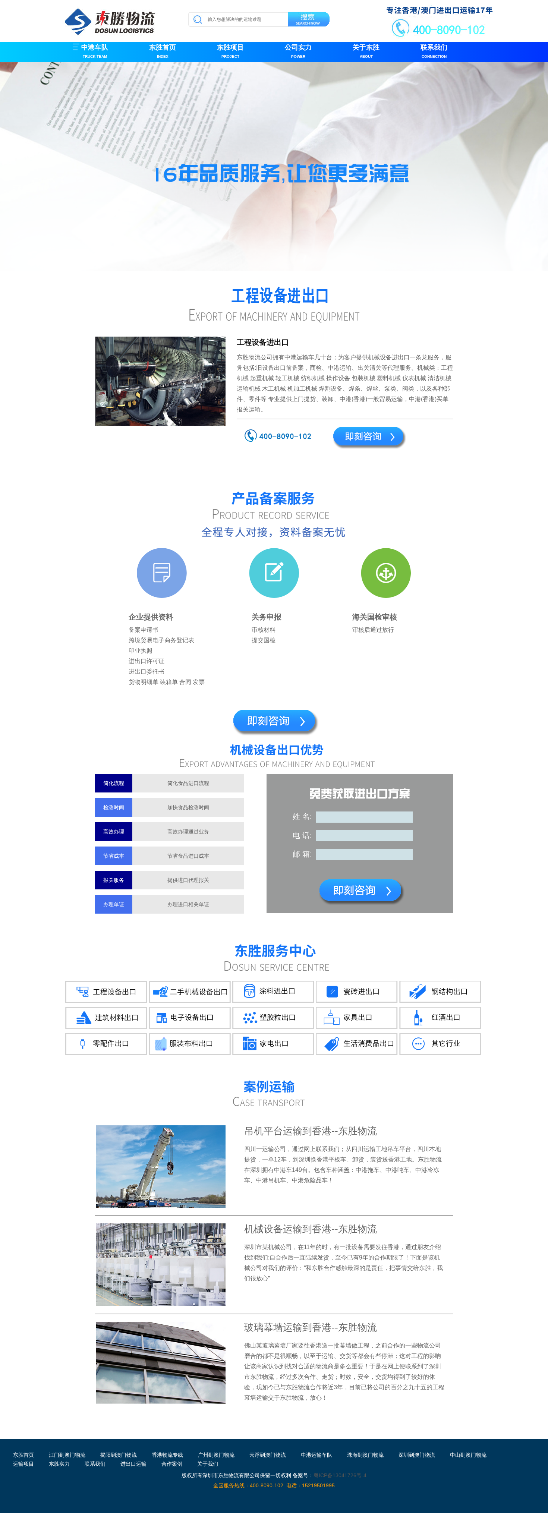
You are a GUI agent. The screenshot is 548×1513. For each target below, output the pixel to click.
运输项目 (23, 1464)
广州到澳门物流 (216, 1455)
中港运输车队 (316, 1455)
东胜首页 (162, 51)
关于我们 (207, 1464)
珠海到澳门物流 (365, 1455)
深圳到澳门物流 (417, 1455)
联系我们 (434, 51)
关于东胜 (366, 51)
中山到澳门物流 (468, 1455)
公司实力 (298, 51)
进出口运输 (133, 1464)
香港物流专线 (167, 1455)
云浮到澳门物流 (267, 1455)
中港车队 (94, 51)
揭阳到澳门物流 (118, 1455)
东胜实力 (59, 1464)
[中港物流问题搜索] (309, 20)
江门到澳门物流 (67, 1455)
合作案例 (171, 1464)
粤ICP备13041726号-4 (340, 1475)
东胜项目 (230, 51)
